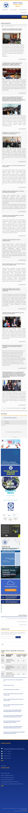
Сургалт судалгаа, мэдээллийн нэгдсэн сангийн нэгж (12, 783)
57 (12, 408)
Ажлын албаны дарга (5, 773)
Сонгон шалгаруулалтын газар (7, 777)
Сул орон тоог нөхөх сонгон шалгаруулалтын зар (16, 618)
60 (18, 408)
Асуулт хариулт (13, 9)
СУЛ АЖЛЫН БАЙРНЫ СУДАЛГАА (10, 417)
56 (10, 408)
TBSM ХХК (25, 810)
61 (20, 408)
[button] (11, 437)
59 (16, 408)
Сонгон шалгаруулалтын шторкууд (11, 689)
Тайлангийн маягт (23, 624)
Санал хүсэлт (5, 9)
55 (8, 408)
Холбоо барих (24, 12)
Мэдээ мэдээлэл (23, 9)
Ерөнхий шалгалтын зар (22, 621)
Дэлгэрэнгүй (23, 59)
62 (22, 408)
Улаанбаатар (7, 423)
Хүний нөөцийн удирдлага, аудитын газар (10, 781)
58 (14, 408)
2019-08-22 (7, 421)
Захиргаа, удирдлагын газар (7, 775)
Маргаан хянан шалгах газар (7, 779)
